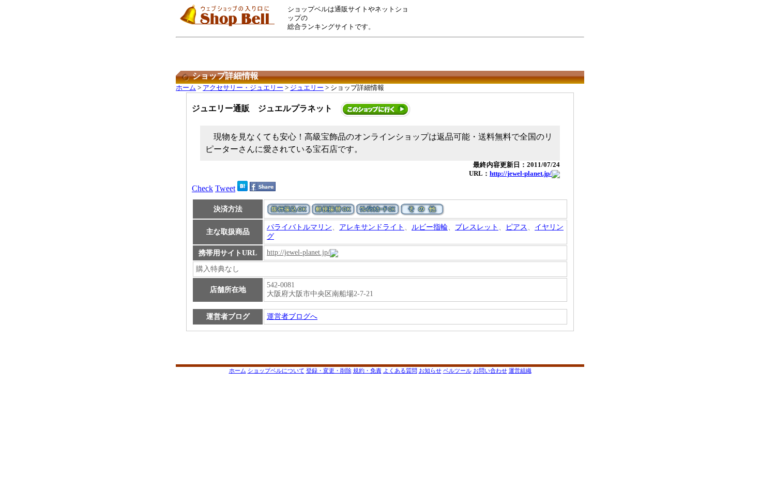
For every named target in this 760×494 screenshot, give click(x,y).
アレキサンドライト (371, 227)
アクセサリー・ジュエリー (243, 87)
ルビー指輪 (430, 227)
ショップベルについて (276, 370)
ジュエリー (307, 87)
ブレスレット (476, 227)
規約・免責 (367, 370)
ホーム (186, 87)
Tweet (225, 188)
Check (202, 188)
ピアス (516, 227)
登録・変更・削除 (329, 370)
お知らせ (430, 370)
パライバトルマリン (299, 227)
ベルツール (457, 370)
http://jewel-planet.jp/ (521, 173)
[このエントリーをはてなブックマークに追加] (242, 188)
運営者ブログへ (292, 316)
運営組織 (520, 370)
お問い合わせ (490, 370)
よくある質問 (400, 370)
